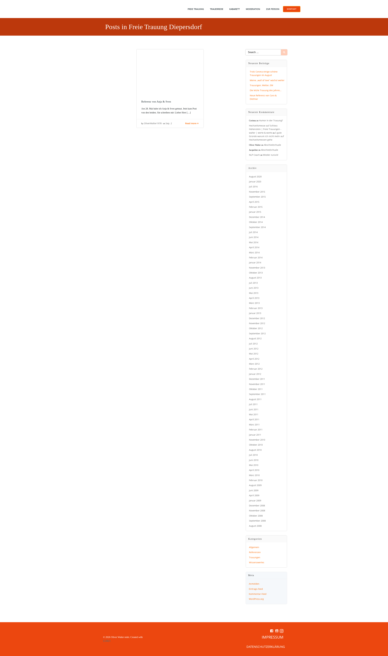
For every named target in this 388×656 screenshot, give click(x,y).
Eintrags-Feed (256, 588)
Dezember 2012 (257, 318)
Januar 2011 (255, 434)
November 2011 (257, 384)
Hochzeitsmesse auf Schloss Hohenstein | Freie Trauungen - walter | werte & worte (265, 129)
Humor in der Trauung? (271, 120)
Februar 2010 (256, 480)
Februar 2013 (256, 308)
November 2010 (257, 439)
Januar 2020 (255, 181)
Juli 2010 (253, 454)
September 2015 (257, 196)
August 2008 (255, 525)
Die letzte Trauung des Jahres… (265, 90)
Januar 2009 (255, 500)
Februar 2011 (256, 429)
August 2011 (255, 399)
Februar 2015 (256, 206)
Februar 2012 (256, 368)
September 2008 (257, 520)
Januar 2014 (255, 262)
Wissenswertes (256, 562)
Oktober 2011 (256, 389)
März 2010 (254, 475)
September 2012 (257, 333)
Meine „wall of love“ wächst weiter (267, 80)
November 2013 (257, 267)
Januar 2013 (255, 313)
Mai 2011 (253, 414)
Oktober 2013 (256, 272)
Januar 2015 (255, 211)
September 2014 (257, 227)
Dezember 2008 (257, 505)
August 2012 (255, 338)
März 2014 (254, 252)
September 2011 (257, 394)
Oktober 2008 (256, 515)
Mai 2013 (253, 293)
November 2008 (257, 510)
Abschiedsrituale (272, 144)
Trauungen (254, 557)
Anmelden (254, 583)
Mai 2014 (253, 242)
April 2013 (254, 298)
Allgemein (254, 547)
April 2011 (254, 419)
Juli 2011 (253, 404)
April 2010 (254, 470)
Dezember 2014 (257, 217)
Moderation (253, 9)
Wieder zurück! (270, 154)
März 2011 (254, 424)
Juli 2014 (253, 232)
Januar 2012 (255, 373)
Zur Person (272, 9)
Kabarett (234, 9)
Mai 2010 (253, 465)
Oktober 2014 (256, 222)
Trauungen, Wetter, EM (261, 85)
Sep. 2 (169, 123)
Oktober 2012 (256, 328)
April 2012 (254, 358)
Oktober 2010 (256, 444)
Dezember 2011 (257, 378)
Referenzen (255, 552)
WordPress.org (256, 598)
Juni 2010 (253, 460)
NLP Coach (254, 154)
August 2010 (255, 449)
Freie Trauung (196, 9)
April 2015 (254, 201)
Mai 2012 (253, 353)
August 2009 (255, 485)
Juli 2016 (253, 186)
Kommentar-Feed (257, 593)
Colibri (106, 641)
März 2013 (254, 303)
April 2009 (254, 495)
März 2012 (254, 363)
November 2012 (257, 323)
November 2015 (257, 191)
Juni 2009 (253, 490)
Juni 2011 (253, 409)
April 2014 (254, 247)
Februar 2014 (256, 257)
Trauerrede (216, 9)
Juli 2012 (253, 343)
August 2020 (255, 176)
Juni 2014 (253, 237)
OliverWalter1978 (153, 123)
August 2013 (255, 277)
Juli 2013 (253, 282)
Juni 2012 (253, 348)
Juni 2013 (253, 287)
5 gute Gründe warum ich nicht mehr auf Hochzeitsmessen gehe (266, 136)
